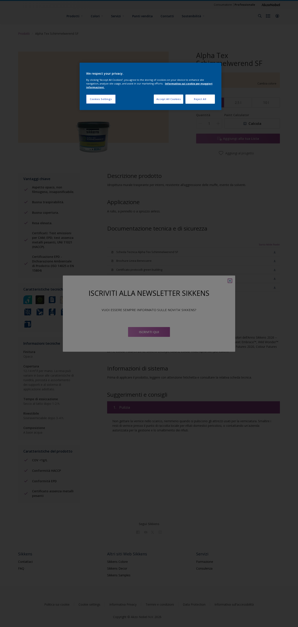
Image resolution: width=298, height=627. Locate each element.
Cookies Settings (101, 99)
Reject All (200, 99)
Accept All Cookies (168, 99)
